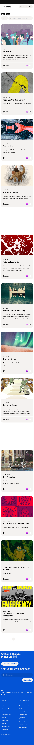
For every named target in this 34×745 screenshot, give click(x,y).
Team (3, 711)
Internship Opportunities (23, 718)
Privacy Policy (23, 724)
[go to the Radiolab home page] (7, 6)
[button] (2, 6)
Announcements (6, 714)
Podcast (4, 700)
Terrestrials (5, 720)
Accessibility (22, 727)
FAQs (20, 708)
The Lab (8, 656)
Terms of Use (23, 721)
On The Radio (5, 703)
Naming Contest (24, 700)
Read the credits (6, 726)
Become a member (25, 6)
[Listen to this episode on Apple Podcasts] (27, 65)
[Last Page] (27, 639)
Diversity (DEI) (23, 714)
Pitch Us (4, 717)
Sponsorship (22, 711)
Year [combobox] (4, 18)
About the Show (6, 708)
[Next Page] (23, 639)
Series (3, 706)
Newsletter (5, 729)
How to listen (23, 703)
